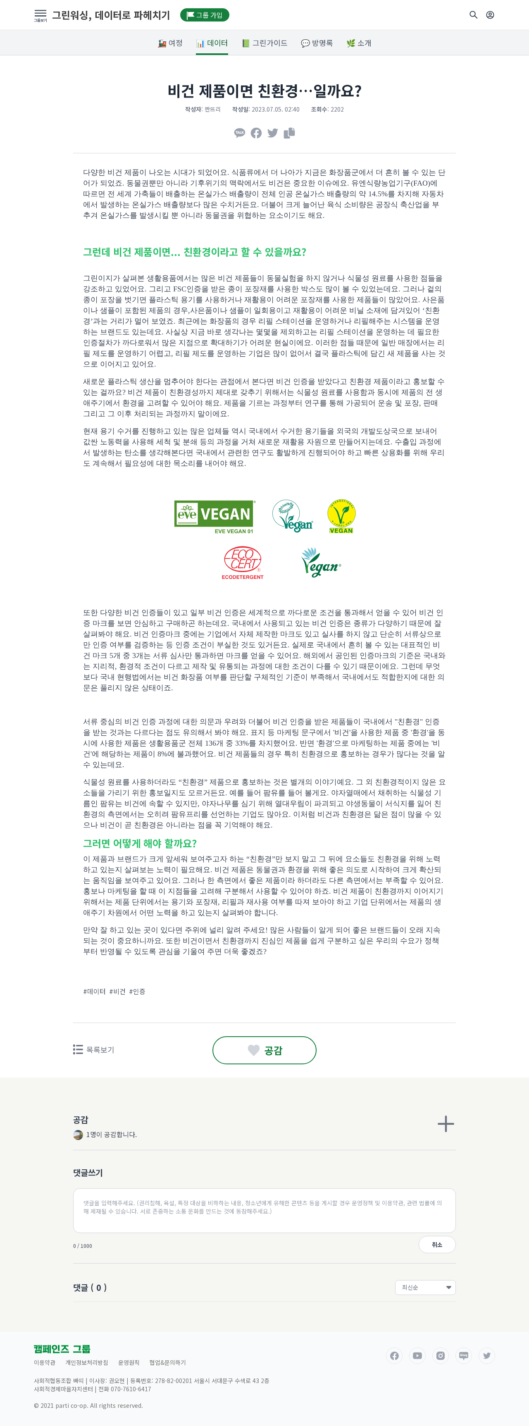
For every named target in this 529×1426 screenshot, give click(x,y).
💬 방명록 (317, 42)
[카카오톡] (239, 133)
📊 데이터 (212, 42)
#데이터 (94, 991)
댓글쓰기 (88, 1172)
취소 (437, 1244)
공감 (273, 1050)
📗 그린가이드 (264, 42)
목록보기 (100, 1049)
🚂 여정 (170, 42)
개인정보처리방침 (86, 1362)
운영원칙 (129, 1362)
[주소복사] (289, 133)
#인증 (137, 991)
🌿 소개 (359, 42)
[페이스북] (256, 133)
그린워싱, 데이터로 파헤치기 (111, 14)
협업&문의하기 (168, 1362)
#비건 (117, 991)
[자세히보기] (446, 1124)
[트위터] (272, 133)
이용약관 (44, 1362)
